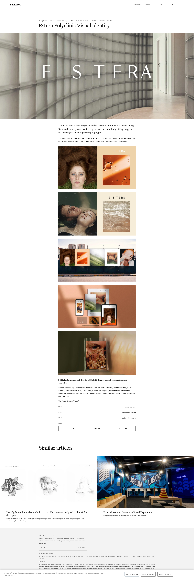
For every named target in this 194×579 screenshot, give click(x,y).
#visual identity (61, 21)
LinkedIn (70, 428)
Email (43, 561)
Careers (147, 4)
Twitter (97, 428)
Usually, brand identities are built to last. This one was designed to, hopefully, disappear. (46, 514)
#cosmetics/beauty (105, 21)
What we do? (136, 4)
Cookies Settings (132, 574)
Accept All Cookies (165, 574)
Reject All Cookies (148, 574)
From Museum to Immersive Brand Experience (127, 512)
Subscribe (81, 548)
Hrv (161, 4)
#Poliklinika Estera (82, 21)
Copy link (123, 428)
